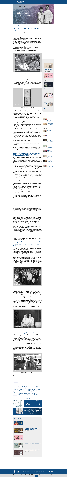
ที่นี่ (28, 227)
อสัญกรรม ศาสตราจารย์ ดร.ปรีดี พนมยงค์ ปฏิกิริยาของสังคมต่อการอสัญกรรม (48, 89)
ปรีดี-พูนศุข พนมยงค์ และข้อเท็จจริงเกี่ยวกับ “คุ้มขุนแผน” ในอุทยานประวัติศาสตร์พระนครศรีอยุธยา (32, 429)
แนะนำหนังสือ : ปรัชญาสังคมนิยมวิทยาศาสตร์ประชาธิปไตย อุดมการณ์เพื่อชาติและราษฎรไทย (27, 411)
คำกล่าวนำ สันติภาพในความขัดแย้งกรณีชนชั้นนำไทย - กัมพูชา (50, 166)
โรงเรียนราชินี (25, 394)
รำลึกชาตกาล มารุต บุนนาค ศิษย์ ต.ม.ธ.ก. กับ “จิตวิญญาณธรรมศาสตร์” (50, 146)
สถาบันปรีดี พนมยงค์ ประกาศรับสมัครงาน (27, 403)
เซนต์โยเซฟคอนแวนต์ (32, 394)
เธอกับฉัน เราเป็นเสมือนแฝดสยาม (29, 435)
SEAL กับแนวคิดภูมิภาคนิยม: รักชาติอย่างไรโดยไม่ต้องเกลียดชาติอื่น (50, 156)
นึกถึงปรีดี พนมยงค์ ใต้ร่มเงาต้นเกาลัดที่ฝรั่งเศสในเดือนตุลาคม (48, 108)
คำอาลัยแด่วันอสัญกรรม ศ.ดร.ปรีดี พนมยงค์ (48, 70)
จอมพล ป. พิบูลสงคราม (23, 389)
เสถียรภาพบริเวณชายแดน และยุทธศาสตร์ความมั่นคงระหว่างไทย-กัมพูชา (50, 119)
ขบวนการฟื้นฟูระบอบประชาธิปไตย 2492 (31, 390)
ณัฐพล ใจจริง (15, 393)
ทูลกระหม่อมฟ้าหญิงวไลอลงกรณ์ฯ (18, 394)
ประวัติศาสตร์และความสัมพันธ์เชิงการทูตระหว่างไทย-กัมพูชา (49, 131)
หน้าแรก (27, 1)
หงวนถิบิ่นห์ (15, 396)
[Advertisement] (27, 462)
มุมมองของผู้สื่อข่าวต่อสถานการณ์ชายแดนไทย (49, 135)
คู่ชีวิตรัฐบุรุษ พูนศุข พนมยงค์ (47, 98)
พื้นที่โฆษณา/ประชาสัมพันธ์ (27, 398)
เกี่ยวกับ (29, 1)
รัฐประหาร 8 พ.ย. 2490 (37, 389)
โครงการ (37, 1)
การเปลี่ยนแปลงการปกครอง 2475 (23, 386)
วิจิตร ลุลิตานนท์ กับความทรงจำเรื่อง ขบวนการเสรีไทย (31, 450)
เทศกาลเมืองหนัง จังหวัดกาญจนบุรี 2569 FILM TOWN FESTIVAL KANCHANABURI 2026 (49, 161)
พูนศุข (40, 386)
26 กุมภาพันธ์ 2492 (21, 390)
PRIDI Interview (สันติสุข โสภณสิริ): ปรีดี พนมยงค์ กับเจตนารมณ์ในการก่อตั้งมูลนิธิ (32, 421)
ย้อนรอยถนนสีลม (33, 393)
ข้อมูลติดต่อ (50, 1)
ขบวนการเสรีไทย (16, 390)
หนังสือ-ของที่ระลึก (47, 1)
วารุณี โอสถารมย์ (20, 393)
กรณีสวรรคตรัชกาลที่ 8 (30, 389)
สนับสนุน (43, 1)
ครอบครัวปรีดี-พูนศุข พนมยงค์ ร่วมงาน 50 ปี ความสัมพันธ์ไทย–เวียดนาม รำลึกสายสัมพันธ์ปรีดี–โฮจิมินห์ (50, 151)
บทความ (14, 25)
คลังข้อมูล (40, 1)
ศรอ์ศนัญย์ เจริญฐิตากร (27, 393)
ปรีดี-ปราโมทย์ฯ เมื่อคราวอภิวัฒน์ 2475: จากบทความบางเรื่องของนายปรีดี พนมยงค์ (33, 444)
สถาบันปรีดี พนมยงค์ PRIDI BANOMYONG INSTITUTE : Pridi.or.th (19, 2)
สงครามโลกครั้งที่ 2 (16, 389)
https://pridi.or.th (40, 473)
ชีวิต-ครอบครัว (17, 25)
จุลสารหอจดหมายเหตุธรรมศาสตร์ (33, 386)
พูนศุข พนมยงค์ (16, 386)
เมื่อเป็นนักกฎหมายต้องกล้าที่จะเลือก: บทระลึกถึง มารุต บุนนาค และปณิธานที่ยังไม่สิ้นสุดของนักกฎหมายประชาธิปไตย (50, 141)
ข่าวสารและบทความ (33, 1)
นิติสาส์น (37, 394)
